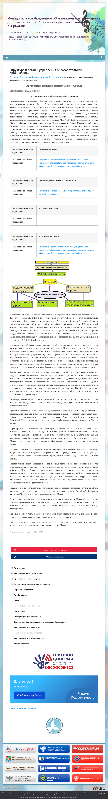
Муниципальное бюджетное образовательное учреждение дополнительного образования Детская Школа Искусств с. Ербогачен (54, 22)
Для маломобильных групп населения (32, 584)
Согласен (101, 793)
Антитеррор (19, 568)
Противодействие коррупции (28, 579)
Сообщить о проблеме (29, 695)
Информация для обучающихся (29, 638)
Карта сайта (19, 611)
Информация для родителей (27, 617)
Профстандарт (21, 595)
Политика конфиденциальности (23, 709)
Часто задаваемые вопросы (27, 606)
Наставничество (21, 644)
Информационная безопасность (29, 573)
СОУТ (16, 600)
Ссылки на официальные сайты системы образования (40, 622)
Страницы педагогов (23, 590)
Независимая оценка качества (28, 633)
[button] (7, 57)
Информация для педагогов (27, 627)
